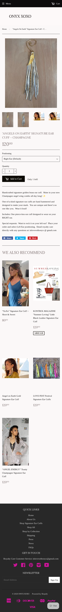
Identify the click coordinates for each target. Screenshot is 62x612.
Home (4, 29)
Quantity (5, 166)
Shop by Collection (31, 531)
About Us (31, 519)
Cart (58, 3)
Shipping (31, 535)
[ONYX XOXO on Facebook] (23, 566)
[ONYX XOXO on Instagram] (39, 566)
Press (31, 539)
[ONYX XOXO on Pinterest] (31, 566)
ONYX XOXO (20, 16)
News (31, 543)
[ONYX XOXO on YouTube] (46, 566)
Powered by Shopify (40, 594)
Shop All (31, 527)
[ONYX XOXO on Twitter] (15, 566)
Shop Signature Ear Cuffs (31, 523)
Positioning (6, 153)
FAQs (31, 547)
